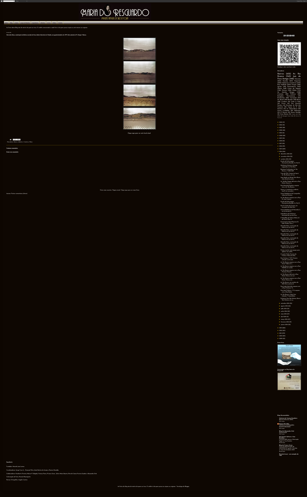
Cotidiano (284, 101)
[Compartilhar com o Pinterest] (19, 139)
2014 (280, 151)
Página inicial (116, 190)
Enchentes (281, 98)
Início (6, 23)
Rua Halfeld (281, 84)
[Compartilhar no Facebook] (18, 139)
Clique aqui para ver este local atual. (139, 133)
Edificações (297, 110)
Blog (11, 23)
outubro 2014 (285, 159)
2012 (280, 330)
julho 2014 (284, 308)
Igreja (279, 86)
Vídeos (54, 23)
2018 (280, 141)
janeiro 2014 (284, 324)
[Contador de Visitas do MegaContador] (289, 36)
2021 (280, 133)
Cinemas (280, 94)
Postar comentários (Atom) (19, 193)
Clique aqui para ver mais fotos (130, 190)
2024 (281, 125)
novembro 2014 (285, 156)
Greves (297, 116)
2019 (280, 138)
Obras (30, 142)
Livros (48, 23)
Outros (284, 90)
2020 (281, 135)
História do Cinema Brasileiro (288, 418)
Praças (294, 84)
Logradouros (35, 23)
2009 (281, 338)
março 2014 (284, 319)
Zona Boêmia (284, 114)
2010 (280, 336)
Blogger (187, 486)
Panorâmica (291, 86)
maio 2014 (284, 314)
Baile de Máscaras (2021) (286, 419)
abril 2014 (284, 316)
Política (293, 94)
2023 (281, 127)
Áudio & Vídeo (296, 101)
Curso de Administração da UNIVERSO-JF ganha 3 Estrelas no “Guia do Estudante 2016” (288, 448)
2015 (280, 149)
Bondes (290, 99)
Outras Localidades (283, 110)
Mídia (294, 90)
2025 (281, 122)
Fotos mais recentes (106, 190)
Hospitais (280, 107)
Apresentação (283, 432)
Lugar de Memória (25, 23)
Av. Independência (292, 108)
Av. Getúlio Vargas (285, 92)
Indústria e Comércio (23, 142)
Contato (60, 23)
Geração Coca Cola (288, 116)
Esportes (297, 81)
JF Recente (284, 112)
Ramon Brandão (296, 112)
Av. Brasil (280, 99)
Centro (293, 114)
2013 (280, 328)
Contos (16, 23)
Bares (299, 99)
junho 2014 (284, 311)
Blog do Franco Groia (285, 445)
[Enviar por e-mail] (13, 139)
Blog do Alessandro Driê (286, 431)
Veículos (298, 79)
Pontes (283, 103)
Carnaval (293, 98)
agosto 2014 (284, 306)
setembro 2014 (285, 303)
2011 (280, 333)
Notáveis (280, 108)
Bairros (15, 142)
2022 (281, 130)
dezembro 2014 (285, 154)
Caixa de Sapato (294, 88)
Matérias (43, 23)
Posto (278, 117)
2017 (280, 143)
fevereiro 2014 (285, 322)
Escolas (285, 81)
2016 (280, 146)
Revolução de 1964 (291, 105)
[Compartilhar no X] (16, 139)
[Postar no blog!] (15, 139)
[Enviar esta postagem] (10, 139)
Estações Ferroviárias (286, 96)
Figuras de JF (292, 107)
